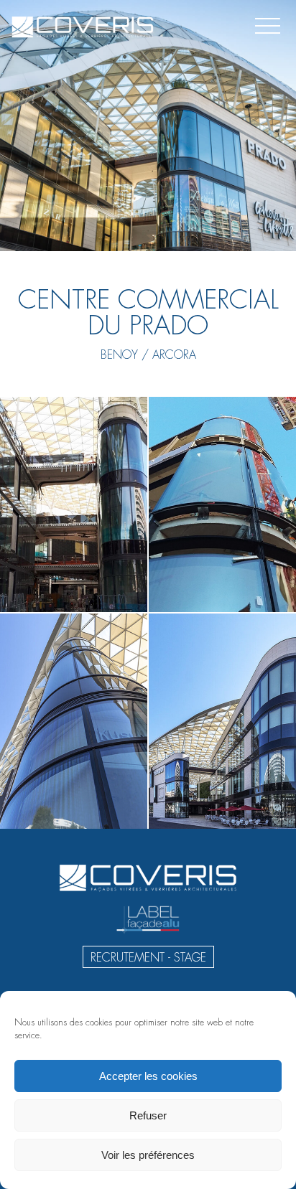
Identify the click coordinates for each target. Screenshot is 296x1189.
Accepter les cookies (148, 1076)
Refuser (148, 1115)
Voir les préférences (148, 1155)
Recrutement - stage (148, 958)
